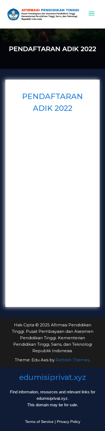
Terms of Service (39, 422)
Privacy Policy (68, 422)
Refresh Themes (72, 359)
